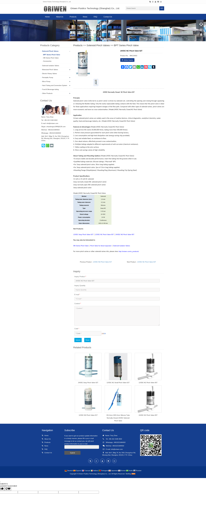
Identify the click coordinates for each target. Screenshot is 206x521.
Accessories (47, 61)
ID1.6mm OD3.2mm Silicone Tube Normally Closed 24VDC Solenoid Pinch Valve (118, 418)
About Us (59, 17)
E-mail (77, 294)
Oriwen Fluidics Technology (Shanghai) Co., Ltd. (94, 474)
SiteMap (128, 474)
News (85, 17)
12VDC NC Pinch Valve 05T (148, 382)
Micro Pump (46, 81)
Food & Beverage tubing (50, 89)
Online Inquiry (128, 60)
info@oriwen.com (52, 123)
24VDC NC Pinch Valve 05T (148, 415)
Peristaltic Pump (47, 77)
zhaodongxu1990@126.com (56, 126)
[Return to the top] (201, 35)
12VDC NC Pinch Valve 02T (146, 262)
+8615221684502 (55, 133)
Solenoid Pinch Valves (98, 45)
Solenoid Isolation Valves (50, 65)
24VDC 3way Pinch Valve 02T (88, 382)
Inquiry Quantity (79, 285)
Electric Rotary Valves (49, 73)
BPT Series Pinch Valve (126, 45)
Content (77, 303)
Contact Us (108, 17)
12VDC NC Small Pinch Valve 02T (118, 382)
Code (76, 329)
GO (161, 8)
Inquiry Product (80, 276)
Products (73, 17)
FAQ (95, 17)
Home (47, 17)
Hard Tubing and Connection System (54, 85)
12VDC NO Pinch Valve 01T (102, 262)
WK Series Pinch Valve (51, 58)
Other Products (47, 93)
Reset (87, 340)
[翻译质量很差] (7, 489)
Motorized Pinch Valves (50, 69)
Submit (78, 340)
